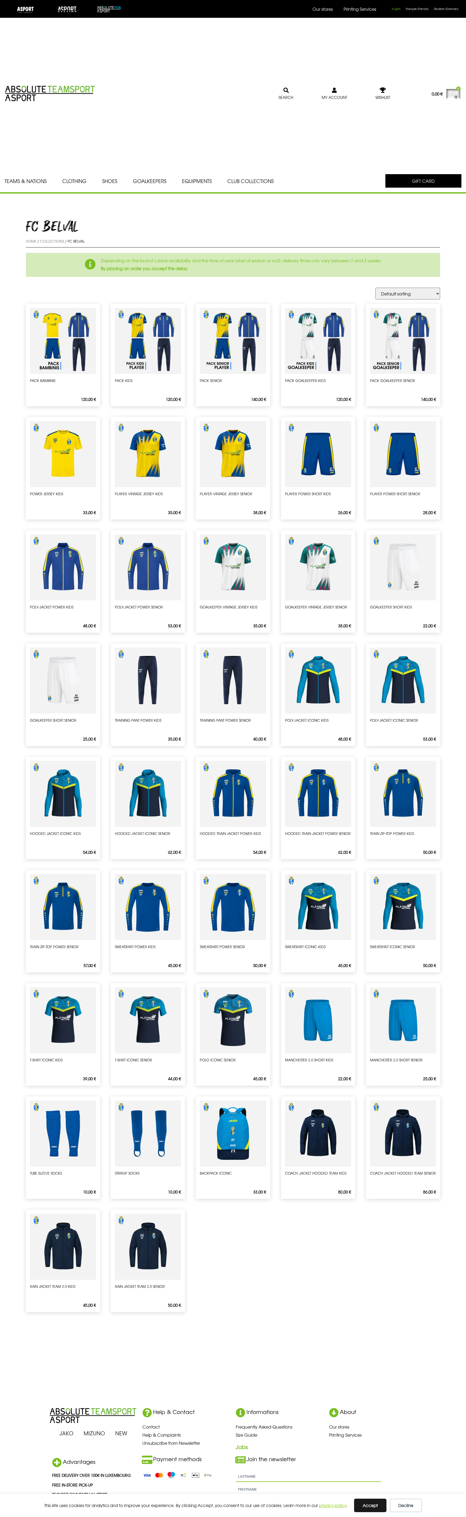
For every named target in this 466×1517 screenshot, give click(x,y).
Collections (52, 241)
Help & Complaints (161, 1435)
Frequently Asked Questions (264, 1426)
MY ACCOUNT (334, 97)
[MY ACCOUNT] (334, 90)
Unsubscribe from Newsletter (171, 1443)
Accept (370, 1505)
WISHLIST (382, 97)
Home (31, 241)
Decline (405, 1505)
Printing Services (360, 9)
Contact (151, 1426)
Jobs (242, 1447)
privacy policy (333, 1505)
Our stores (323, 9)
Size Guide (246, 1435)
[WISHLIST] (382, 90)
